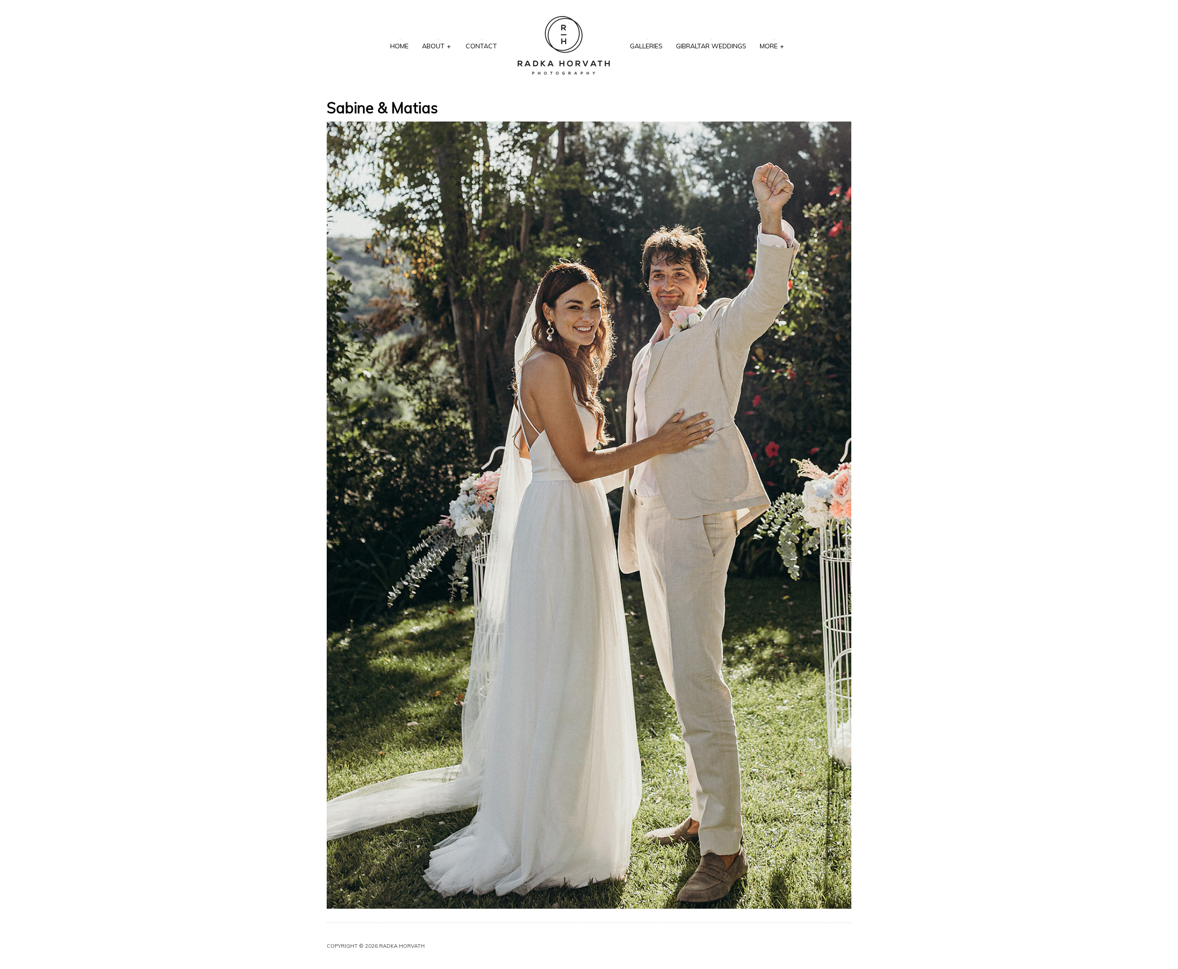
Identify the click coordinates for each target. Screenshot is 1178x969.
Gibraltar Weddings (711, 46)
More (772, 46)
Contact (481, 46)
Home (399, 46)
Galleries (646, 46)
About (436, 46)
